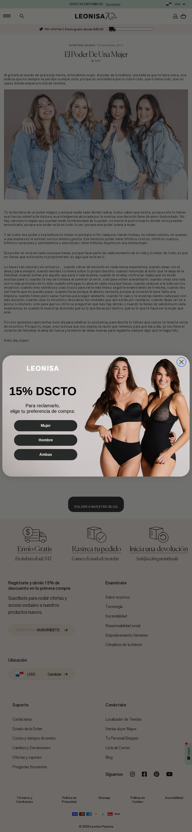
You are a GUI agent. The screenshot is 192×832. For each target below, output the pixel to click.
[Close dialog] (181, 362)
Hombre (46, 440)
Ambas (45, 454)
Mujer (46, 426)
